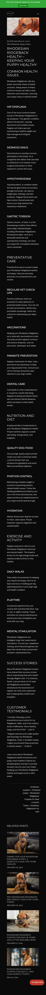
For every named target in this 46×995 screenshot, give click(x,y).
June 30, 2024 (23, 41)
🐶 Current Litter (37, 982)
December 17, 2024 (15, 943)
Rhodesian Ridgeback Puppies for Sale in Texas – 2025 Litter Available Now (22, 937)
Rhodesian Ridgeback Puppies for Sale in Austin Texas (31, 799)
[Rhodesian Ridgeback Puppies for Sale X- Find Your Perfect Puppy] (23, 957)
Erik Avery (13, 41)
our (34, 761)
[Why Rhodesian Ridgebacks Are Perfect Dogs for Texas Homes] (23, 883)
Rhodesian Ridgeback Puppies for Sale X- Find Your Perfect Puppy (20, 971)
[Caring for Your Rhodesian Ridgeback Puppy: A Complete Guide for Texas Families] (23, 842)
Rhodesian (11, 81)
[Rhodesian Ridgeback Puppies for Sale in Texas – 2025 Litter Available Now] (23, 921)
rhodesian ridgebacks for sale (32, 808)
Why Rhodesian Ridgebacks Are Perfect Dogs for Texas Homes (22, 899)
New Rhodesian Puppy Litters (18, 44)
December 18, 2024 (15, 867)
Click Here (23, 5)
